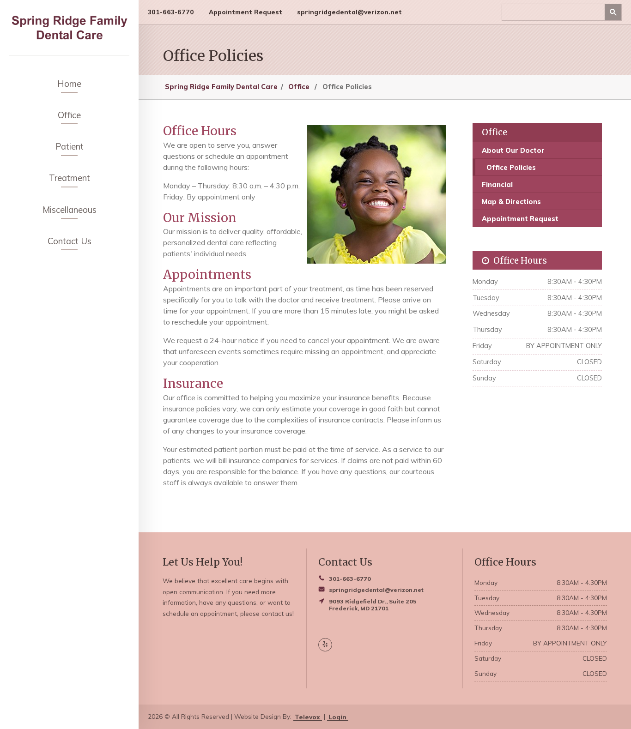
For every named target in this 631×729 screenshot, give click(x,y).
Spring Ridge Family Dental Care (221, 87)
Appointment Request (245, 12)
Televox (307, 716)
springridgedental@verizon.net (349, 12)
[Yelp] (325, 644)
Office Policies (511, 167)
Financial (497, 185)
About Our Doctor (513, 150)
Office (298, 87)
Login (337, 716)
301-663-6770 (171, 12)
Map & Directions (511, 202)
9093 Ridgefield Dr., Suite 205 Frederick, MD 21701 (373, 605)
